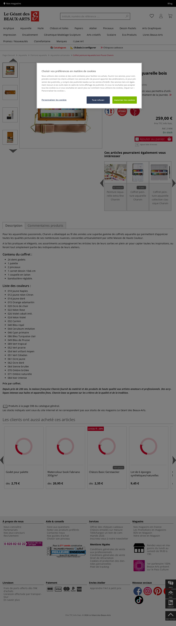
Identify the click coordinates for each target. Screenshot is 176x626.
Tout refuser (98, 100)
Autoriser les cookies (124, 100)
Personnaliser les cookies (54, 99)
